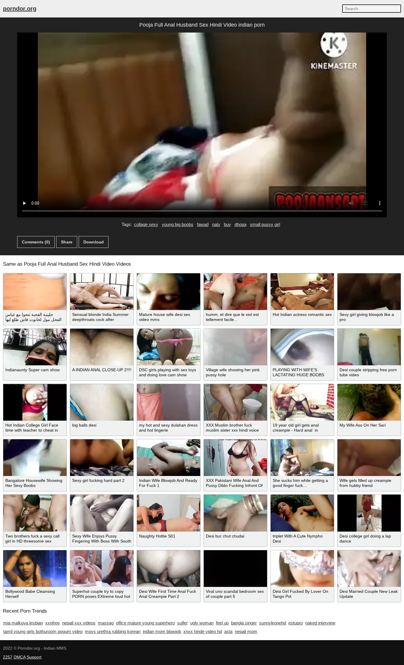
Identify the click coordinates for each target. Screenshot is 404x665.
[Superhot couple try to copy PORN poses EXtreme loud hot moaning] (101, 568)
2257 (7, 657)
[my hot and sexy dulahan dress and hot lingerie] (168, 402)
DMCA (19, 657)
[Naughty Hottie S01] (168, 513)
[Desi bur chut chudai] (235, 513)
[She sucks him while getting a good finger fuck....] (302, 457)
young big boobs (177, 224)
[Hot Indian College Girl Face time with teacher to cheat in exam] (35, 402)
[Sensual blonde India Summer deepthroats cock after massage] (101, 291)
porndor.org (19, 8)
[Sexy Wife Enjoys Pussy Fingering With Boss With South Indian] (101, 513)
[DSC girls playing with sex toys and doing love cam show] (168, 347)
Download (93, 242)
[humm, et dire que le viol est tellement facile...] (235, 291)
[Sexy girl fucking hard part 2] (101, 457)
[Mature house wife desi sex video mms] (168, 291)
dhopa (240, 224)
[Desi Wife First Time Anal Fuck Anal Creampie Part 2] (168, 568)
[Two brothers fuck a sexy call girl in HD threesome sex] (35, 513)
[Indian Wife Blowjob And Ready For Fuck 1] (168, 457)
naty (216, 224)
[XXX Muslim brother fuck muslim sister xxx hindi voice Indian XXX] (235, 402)
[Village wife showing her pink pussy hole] (235, 347)
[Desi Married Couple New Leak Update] (369, 568)
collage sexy (146, 224)
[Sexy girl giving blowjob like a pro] (369, 291)
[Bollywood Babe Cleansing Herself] (35, 568)
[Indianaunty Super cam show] (35, 347)
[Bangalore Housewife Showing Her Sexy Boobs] (35, 457)
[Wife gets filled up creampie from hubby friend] (369, 457)
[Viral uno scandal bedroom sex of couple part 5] (235, 568)
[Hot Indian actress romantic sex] (302, 291)
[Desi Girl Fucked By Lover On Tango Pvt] (302, 568)
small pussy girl (265, 224)
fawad (203, 224)
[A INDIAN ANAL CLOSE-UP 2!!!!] (101, 347)
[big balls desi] (101, 402)
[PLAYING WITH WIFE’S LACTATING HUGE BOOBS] (302, 347)
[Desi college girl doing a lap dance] (369, 513)
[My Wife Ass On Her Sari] (369, 402)
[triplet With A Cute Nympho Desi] (302, 513)
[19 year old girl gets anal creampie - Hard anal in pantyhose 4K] (302, 402)
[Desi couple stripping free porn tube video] (369, 347)
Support (34, 657)
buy (227, 224)
